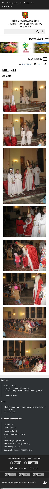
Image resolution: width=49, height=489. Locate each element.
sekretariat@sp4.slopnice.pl (19, 388)
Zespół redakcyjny (10, 395)
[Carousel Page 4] (28, 48)
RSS (3, 3)
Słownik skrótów (10, 428)
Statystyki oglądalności (12, 447)
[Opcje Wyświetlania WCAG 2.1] (42, 31)
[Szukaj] (37, 31)
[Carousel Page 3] (26, 48)
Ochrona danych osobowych (14, 434)
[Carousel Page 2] (24, 48)
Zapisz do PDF (27, 64)
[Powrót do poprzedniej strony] (45, 64)
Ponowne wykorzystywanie (14, 440)
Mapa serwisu (28, 3)
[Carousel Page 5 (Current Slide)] (30, 48)
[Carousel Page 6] (33, 48)
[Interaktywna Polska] (45, 482)
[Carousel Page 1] (22, 48)
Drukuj (39, 64)
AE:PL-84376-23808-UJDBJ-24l (31, 390)
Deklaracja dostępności (14, 3)
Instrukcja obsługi (10, 431)
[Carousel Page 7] (35, 48)
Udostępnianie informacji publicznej (17, 444)
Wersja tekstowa (7, 6)
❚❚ (4, 48)
